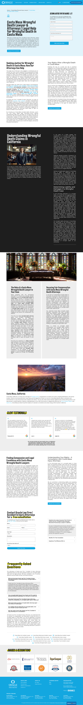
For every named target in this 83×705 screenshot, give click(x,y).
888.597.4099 (69, 686)
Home (8, 10)
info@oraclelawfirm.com (71, 687)
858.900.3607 (40, 698)
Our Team (26, 2)
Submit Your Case (21, 548)
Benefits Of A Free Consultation (56, 537)
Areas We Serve (42, 2)
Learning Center (32, 2)
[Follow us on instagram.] (72, 690)
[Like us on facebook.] (70, 690)
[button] (3, 427)
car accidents (14, 85)
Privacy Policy (52, 702)
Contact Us (49, 2)
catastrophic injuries (11, 93)
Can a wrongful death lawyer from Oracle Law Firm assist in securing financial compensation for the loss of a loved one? (22, 596)
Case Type (9, 531)
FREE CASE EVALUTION (59, 43)
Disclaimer (62, 702)
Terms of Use (57, 702)
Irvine (62, 401)
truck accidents (22, 85)
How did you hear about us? (13, 543)
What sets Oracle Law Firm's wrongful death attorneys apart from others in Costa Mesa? (22, 603)
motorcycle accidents (32, 85)
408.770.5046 (54, 698)
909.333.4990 (12, 698)
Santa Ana (8, 402)
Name (8, 523)
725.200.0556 (68, 698)
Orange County (35, 396)
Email (8, 527)
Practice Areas (18, 2)
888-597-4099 (11, 521)
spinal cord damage (26, 93)
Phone (23, 527)
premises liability (34, 89)
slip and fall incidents (23, 89)
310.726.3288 (25, 698)
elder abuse (33, 92)
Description (9, 536)
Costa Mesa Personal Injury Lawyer (19, 10)
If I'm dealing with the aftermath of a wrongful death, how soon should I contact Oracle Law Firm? (22, 607)
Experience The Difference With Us (57, 541)
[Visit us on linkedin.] (69, 690)
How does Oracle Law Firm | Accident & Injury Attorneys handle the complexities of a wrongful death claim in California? (23, 599)
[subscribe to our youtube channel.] (74, 690)
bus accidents (9, 87)
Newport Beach (68, 401)
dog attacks (27, 90)
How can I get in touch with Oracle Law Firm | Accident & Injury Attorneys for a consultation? (22, 611)
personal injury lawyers (19, 100)
